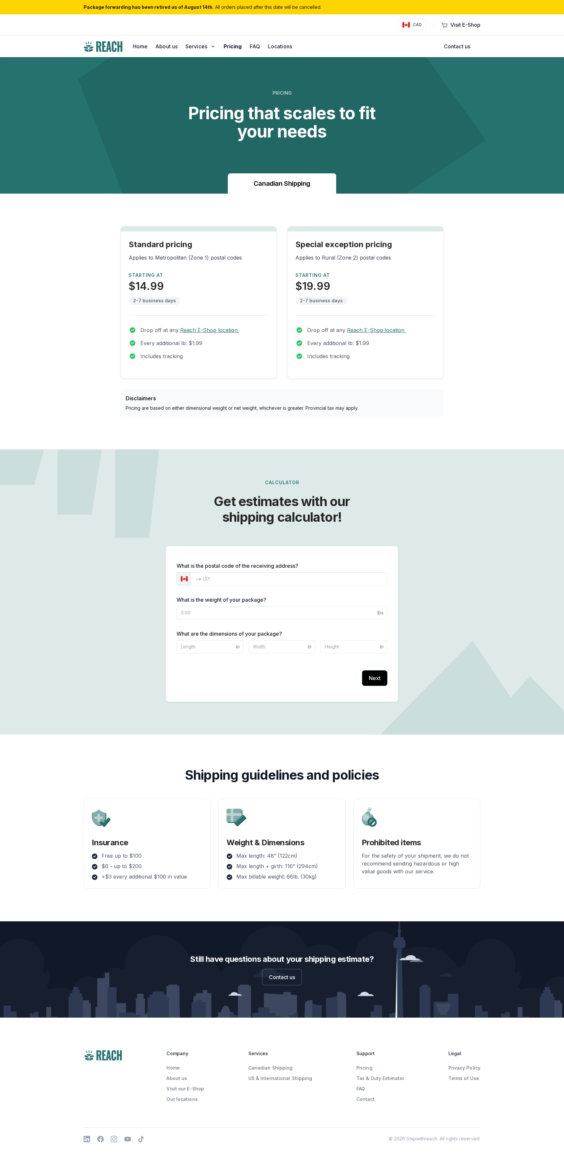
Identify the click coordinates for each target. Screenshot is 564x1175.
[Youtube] (127, 1138)
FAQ (360, 1088)
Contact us (457, 46)
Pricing (364, 1068)
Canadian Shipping (282, 183)
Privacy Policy (464, 1068)
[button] (200, 46)
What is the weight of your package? (221, 599)
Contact (365, 1099)
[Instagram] (114, 1138)
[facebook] (100, 1138)
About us (176, 1078)
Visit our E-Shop (185, 1088)
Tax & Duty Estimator (380, 1078)
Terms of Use (463, 1078)
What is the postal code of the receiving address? (237, 566)
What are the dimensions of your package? (229, 633)
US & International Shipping (280, 1078)
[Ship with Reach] (103, 46)
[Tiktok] (141, 1138)
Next (375, 678)
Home (173, 1068)
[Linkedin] (87, 1138)
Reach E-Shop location (209, 330)
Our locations (181, 1099)
